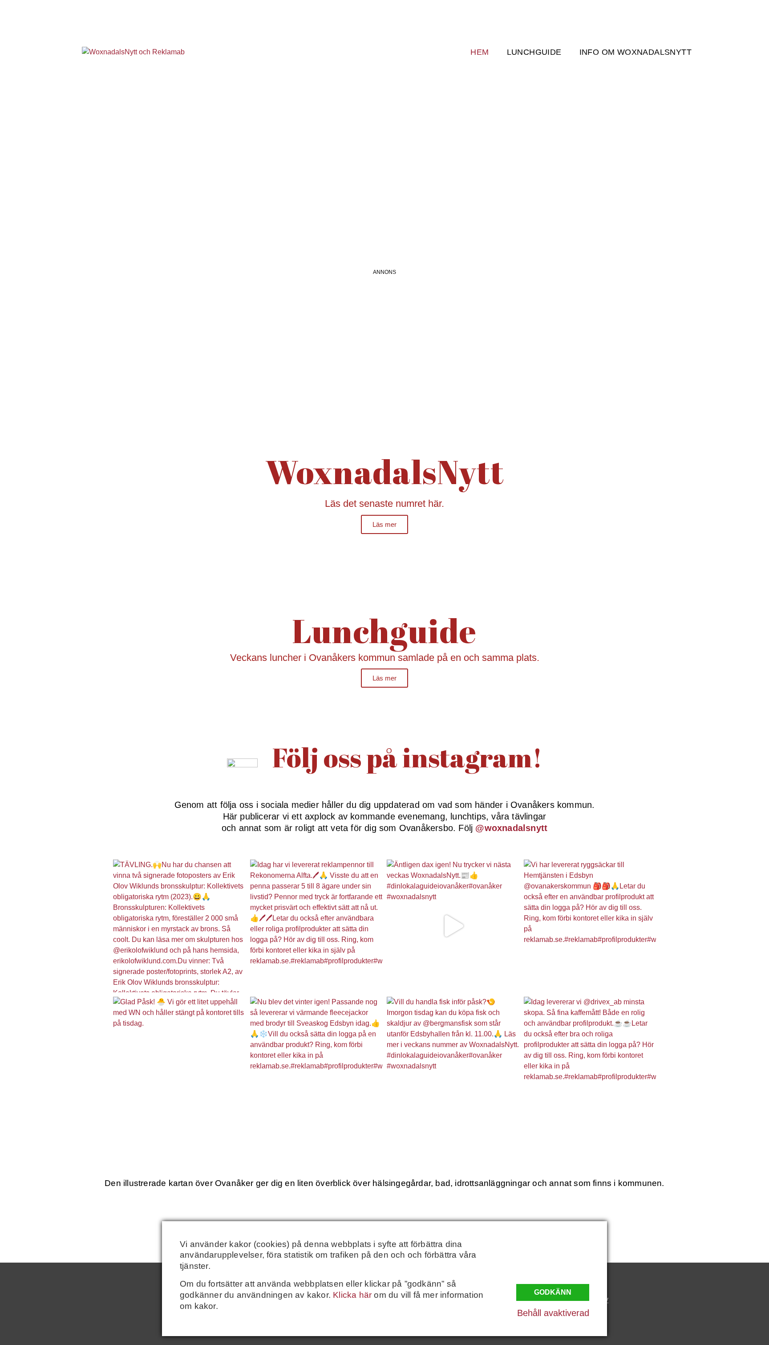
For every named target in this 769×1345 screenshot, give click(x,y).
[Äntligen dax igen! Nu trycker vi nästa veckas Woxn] (453, 926)
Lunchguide (534, 52)
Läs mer (384, 524)
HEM (479, 52)
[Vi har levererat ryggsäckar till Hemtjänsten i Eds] (590, 926)
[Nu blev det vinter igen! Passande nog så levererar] (316, 1063)
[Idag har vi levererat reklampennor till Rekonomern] (316, 926)
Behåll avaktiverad (553, 1313)
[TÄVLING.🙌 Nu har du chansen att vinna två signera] (179, 926)
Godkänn (552, 1292)
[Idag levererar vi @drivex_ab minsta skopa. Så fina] (590, 1063)
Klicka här (352, 1295)
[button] (77, 164)
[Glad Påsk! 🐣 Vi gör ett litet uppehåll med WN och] (179, 1063)
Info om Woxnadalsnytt (635, 52)
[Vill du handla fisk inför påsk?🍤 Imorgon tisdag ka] (453, 1063)
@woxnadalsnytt (511, 828)
